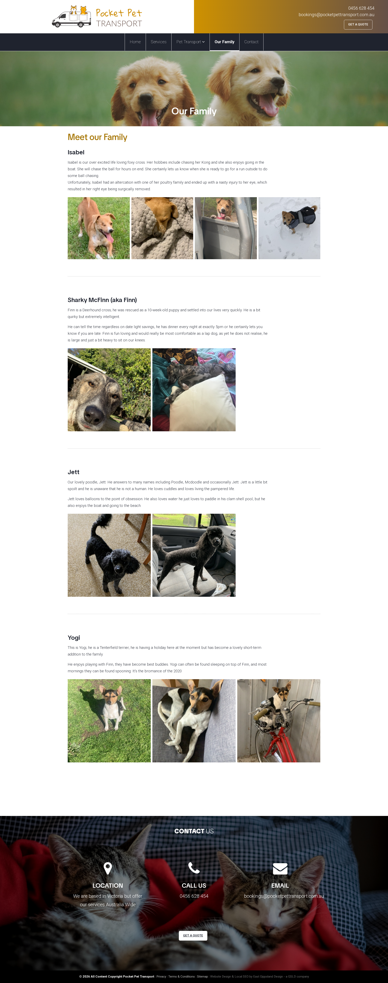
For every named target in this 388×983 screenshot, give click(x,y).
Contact (251, 41)
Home (135, 41)
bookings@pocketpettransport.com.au (336, 14)
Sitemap (202, 976)
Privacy (161, 976)
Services (159, 41)
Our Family (224, 41)
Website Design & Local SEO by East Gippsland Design (246, 976)
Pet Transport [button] (189, 41)
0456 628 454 (361, 8)
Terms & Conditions (181, 976)
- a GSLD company (296, 976)
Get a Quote (358, 24)
